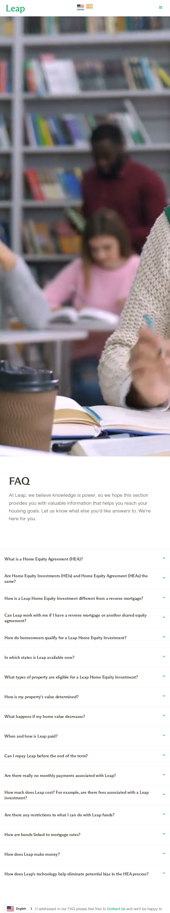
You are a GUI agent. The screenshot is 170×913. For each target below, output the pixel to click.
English (21, 909)
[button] (160, 7)
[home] (15, 8)
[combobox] (19, 908)
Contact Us (116, 908)
